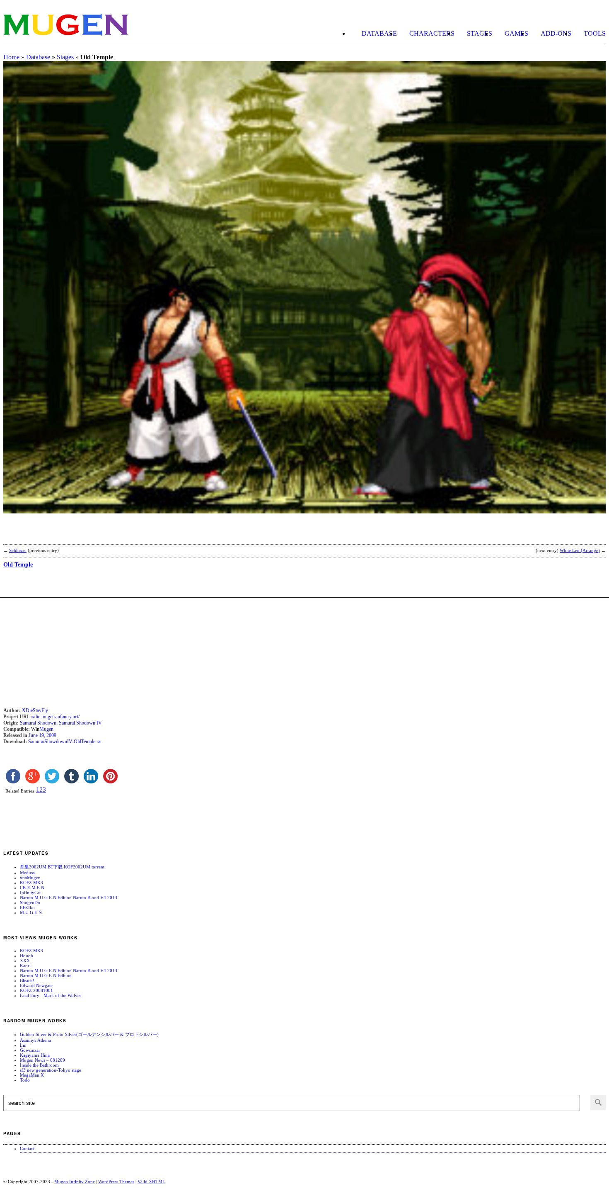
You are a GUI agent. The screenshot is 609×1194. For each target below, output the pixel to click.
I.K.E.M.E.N (32, 887)
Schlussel (18, 550)
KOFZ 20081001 (36, 990)
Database (379, 33)
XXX (25, 960)
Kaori (25, 965)
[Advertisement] (100, 534)
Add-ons (556, 33)
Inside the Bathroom (39, 1065)
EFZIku (27, 907)
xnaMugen (30, 877)
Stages (479, 33)
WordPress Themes (116, 1181)
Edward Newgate (36, 985)
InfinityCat (30, 892)
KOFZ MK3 (31, 882)
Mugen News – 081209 (42, 1060)
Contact (27, 1148)
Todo (25, 1079)
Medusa (27, 872)
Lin (23, 1045)
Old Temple (18, 565)
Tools (595, 33)
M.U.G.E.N (31, 912)
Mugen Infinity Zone (74, 1181)
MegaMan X (32, 1074)
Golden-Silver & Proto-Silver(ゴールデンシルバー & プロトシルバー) (89, 1034)
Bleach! (27, 980)
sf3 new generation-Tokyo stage (50, 1070)
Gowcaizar (30, 1050)
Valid (151, 1181)
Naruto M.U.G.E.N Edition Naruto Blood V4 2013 (68, 897)
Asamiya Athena (35, 1040)
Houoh (26, 955)
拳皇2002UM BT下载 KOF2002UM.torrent (62, 866)
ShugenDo (30, 902)
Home (11, 57)
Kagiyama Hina (35, 1055)
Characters (431, 33)
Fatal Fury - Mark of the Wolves (50, 995)
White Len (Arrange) (580, 550)
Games (516, 33)
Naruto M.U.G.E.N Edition (46, 975)
